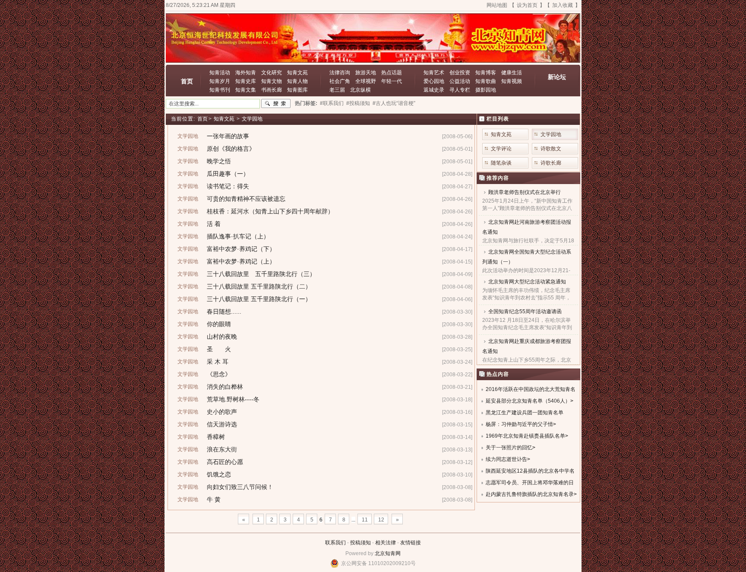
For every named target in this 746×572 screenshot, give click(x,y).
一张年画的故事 (228, 136)
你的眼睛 (219, 324)
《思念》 (219, 374)
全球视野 (365, 81)
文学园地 (252, 119)
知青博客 (485, 73)
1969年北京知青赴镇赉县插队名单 (525, 436)
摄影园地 (485, 90)
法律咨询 (339, 73)
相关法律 (385, 543)
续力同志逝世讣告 (506, 459)
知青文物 (271, 81)
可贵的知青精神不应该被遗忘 (246, 198)
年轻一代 (391, 81)
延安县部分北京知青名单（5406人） (528, 401)
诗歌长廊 (551, 163)
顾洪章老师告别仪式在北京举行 (524, 192)
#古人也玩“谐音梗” (394, 103)
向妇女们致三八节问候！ (240, 486)
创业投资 (459, 73)
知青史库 (245, 81)
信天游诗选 (222, 424)
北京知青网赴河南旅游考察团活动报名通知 (526, 227)
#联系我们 (332, 103)
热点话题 (391, 73)
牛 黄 (214, 499)
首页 (187, 81)
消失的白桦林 (225, 386)
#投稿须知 (358, 103)
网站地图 (497, 5)
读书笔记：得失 (228, 186)
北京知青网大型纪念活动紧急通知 (527, 282)
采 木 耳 (217, 361)
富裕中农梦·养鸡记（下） (241, 248)
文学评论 (501, 149)
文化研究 (271, 73)
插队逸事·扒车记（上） (238, 236)
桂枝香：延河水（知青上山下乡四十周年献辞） (270, 211)
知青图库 (297, 90)
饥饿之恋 (219, 474)
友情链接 (410, 543)
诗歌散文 (551, 149)
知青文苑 (297, 73)
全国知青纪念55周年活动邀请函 (525, 311)
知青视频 (511, 81)
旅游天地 (365, 73)
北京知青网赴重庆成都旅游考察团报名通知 (526, 346)
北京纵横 (360, 90)
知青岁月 (219, 81)
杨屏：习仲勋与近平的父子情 (519, 424)
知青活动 (219, 73)
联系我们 (335, 543)
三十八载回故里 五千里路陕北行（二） (259, 286)
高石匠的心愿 (225, 461)
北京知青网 (388, 553)
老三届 (337, 90)
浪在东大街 (222, 449)
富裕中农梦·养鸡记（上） (241, 261)
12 (381, 520)
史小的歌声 (222, 411)
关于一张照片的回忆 (509, 448)
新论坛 (557, 76)
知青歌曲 (485, 81)
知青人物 (297, 81)
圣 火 (219, 349)
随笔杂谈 (501, 163)
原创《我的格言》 (231, 148)
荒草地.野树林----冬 (233, 399)
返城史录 (434, 90)
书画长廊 (271, 90)
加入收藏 (562, 5)
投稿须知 (360, 543)
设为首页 (527, 5)
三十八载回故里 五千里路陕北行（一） (259, 299)
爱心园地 (434, 81)
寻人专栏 (459, 90)
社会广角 (339, 81)
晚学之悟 (219, 161)
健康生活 (511, 73)
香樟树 (216, 436)
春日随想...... (224, 311)
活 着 (214, 223)
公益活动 (459, 81)
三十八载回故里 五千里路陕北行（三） (261, 273)
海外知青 (245, 73)
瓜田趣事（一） (228, 173)
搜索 (276, 103)
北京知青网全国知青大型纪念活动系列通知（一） (526, 257)
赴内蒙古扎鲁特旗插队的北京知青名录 (530, 494)
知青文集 (245, 90)
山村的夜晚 (222, 336)
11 (365, 520)
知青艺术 (434, 73)
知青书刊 (219, 90)
